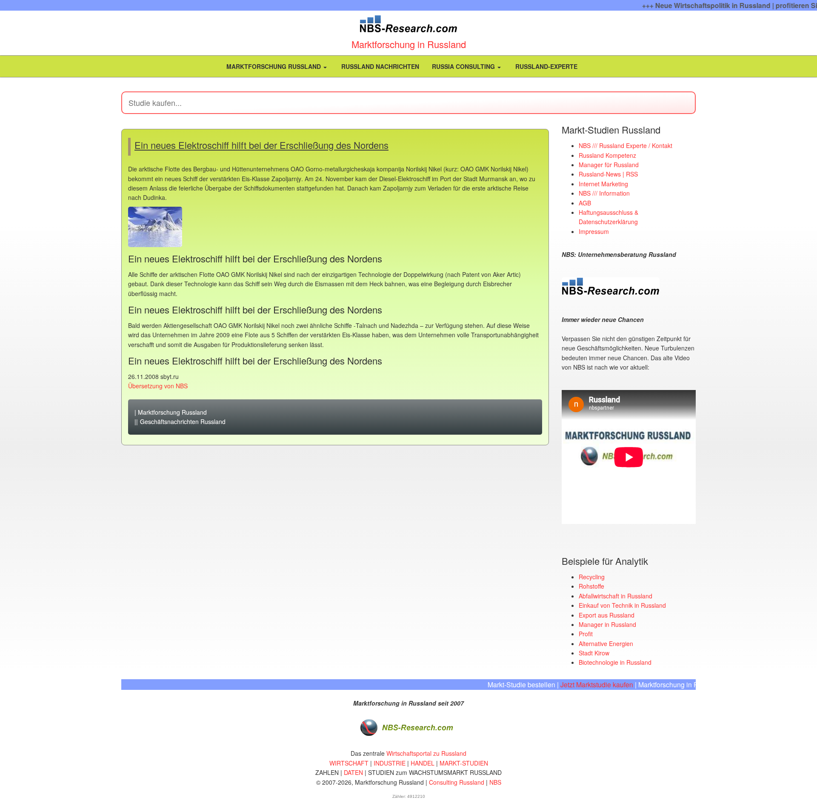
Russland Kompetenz (607, 155)
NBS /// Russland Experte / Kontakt (625, 145)
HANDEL (422, 763)
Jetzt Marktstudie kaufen (580, 684)
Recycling (592, 576)
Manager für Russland (609, 164)
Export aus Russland (606, 615)
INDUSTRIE (390, 763)
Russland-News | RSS (608, 174)
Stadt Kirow (594, 653)
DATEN (353, 772)
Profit (586, 633)
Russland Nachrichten (379, 66)
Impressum (594, 231)
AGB (585, 203)
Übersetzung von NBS (158, 385)
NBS (495, 782)
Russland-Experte (545, 66)
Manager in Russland (607, 624)
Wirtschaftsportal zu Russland (426, 753)
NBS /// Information (604, 193)
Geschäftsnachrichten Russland (183, 421)
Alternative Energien (606, 643)
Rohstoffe (591, 586)
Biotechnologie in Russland (615, 662)
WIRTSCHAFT (349, 763)
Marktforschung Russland (274, 66)
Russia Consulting (464, 66)
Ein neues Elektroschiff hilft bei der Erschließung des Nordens (261, 144)
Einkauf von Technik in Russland (622, 605)
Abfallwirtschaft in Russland (615, 596)
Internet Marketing (603, 183)
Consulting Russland (456, 782)
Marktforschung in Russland (408, 44)
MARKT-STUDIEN (464, 763)
